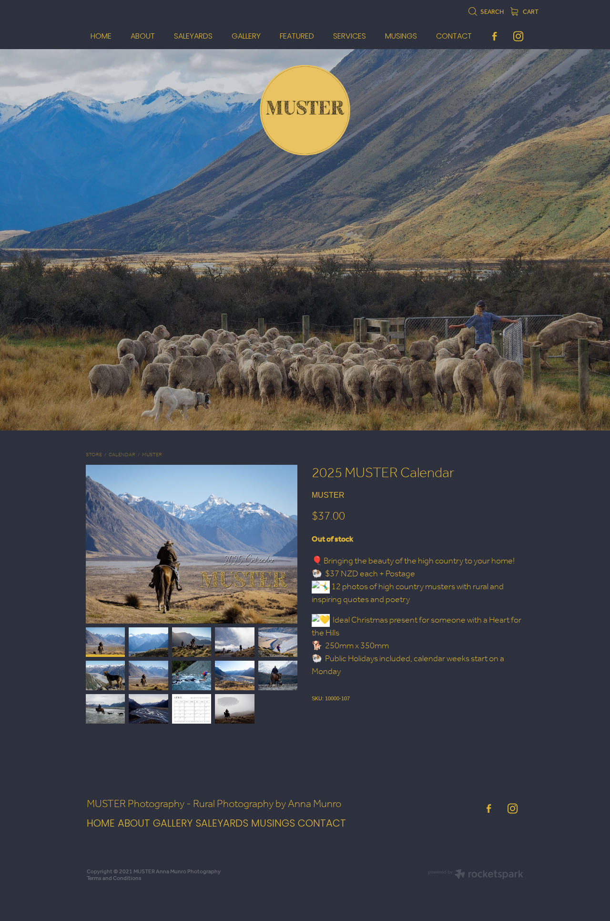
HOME (101, 824)
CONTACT (322, 824)
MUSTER (152, 455)
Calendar (122, 455)
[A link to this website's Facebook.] (494, 36)
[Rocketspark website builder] (475, 875)
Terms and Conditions (114, 878)
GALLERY (173, 824)
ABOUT (134, 824)
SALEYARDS (221, 824)
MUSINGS (274, 824)
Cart (530, 12)
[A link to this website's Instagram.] (518, 36)
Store (94, 455)
